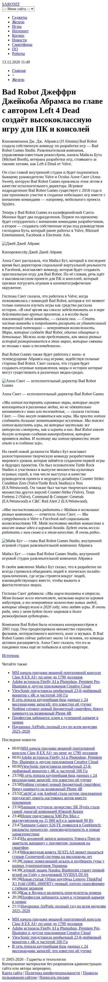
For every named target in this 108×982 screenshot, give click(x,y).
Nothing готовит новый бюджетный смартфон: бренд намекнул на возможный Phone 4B (57, 711)
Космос (18, 35)
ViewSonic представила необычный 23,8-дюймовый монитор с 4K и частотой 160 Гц (56, 693)
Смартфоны (22, 44)
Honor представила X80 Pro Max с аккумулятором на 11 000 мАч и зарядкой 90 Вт (52, 818)
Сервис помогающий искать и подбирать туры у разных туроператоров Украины (58, 863)
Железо (18, 22)
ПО (15, 49)
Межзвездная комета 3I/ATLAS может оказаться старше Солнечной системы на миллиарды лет (57, 854)
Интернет (20, 31)
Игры (17, 26)
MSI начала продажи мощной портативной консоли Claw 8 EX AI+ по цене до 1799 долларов (56, 674)
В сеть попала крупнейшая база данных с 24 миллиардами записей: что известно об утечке (51, 702)
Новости (19, 40)
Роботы (18, 53)
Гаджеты (19, 17)
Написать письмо (54, 977)
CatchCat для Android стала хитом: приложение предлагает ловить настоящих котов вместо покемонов (57, 798)
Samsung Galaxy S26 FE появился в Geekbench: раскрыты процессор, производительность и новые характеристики (56, 829)
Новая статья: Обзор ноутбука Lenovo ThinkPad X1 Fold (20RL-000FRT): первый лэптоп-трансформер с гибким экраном (58, 883)
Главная (19, 70)
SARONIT (11, 4)
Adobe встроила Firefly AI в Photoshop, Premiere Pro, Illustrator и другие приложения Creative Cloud (56, 683)
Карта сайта (12, 973)
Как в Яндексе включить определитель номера (61, 893)
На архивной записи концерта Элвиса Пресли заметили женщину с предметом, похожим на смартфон (56, 843)
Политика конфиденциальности (52, 973)
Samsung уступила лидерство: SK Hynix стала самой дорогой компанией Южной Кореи (55, 809)
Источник (10, 655)
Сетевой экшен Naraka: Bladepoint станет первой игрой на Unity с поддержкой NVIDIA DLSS (58, 872)
